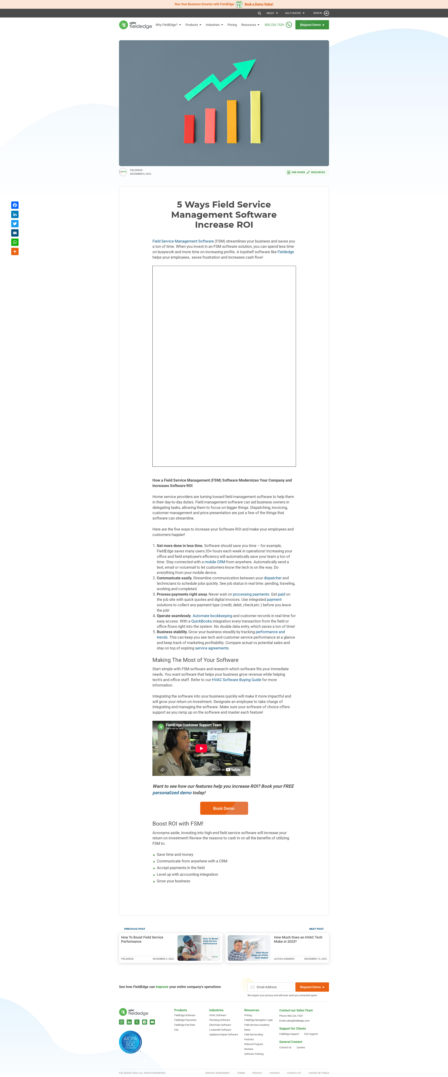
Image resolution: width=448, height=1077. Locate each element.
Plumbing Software (219, 1020)
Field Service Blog (253, 1034)
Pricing (232, 25)
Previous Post (134, 929)
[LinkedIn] (14, 215)
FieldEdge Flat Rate (184, 1024)
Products (192, 25)
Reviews (248, 1049)
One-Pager (298, 172)
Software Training (254, 1054)
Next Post (316, 929)
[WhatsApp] (14, 243)
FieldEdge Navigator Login (258, 1020)
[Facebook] (14, 205)
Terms (241, 1073)
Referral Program (253, 1044)
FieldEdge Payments (185, 1020)
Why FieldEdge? (167, 25)
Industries (213, 25)
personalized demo (171, 792)
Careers (301, 1047)
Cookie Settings (319, 1073)
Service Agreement (217, 1073)
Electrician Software (220, 1024)
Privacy (257, 1073)
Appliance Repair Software (223, 1034)
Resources (318, 172)
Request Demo (310, 987)
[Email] (14, 233)
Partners (249, 1039)
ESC (176, 1029)
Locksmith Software (220, 1029)
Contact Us (285, 1047)
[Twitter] (14, 224)
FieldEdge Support (289, 1034)
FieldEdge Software (184, 1015)
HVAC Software (217, 1015)
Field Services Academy (257, 1024)
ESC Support (311, 1034)
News (247, 1029)
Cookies (275, 1073)
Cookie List (294, 1073)
